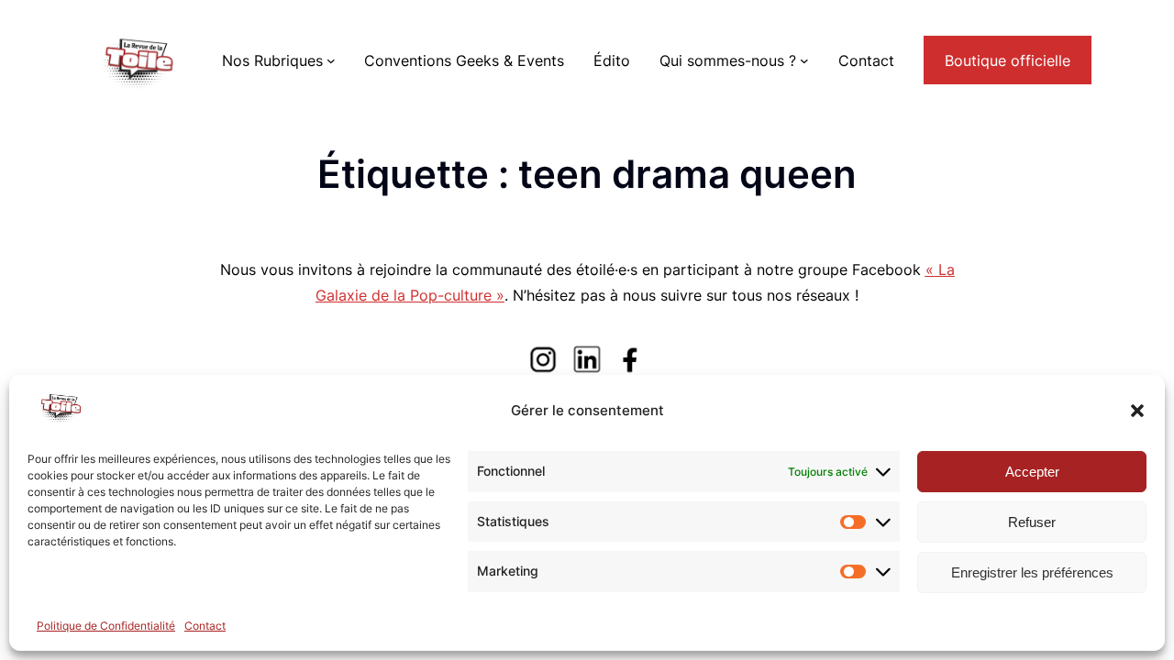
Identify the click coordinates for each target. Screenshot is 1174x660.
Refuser (1032, 522)
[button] (1137, 411)
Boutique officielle (1007, 60)
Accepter (1032, 471)
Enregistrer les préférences (1032, 572)
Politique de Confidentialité (106, 625)
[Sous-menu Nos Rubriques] (331, 60)
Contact (205, 625)
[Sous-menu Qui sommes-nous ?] (804, 60)
